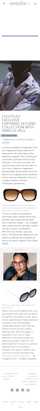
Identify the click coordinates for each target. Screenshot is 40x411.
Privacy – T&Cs (21, 404)
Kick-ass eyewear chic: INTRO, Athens (10, 376)
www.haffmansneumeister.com (16, 356)
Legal (29, 402)
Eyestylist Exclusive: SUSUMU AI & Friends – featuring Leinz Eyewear (29, 379)
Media (35, 402)
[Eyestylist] (20, 2)
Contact (5, 402)
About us (13, 403)
